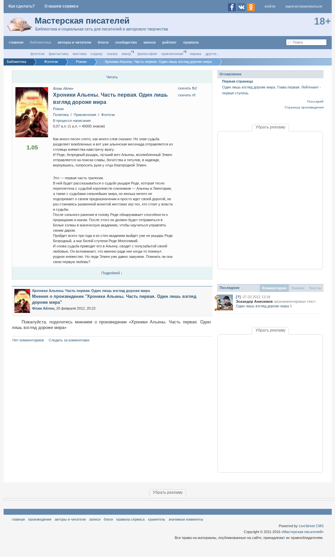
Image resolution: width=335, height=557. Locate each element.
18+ (322, 21)
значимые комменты (185, 519)
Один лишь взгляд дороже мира (262, 306)
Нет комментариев (28, 340)
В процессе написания (72, 121)
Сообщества (126, 42)
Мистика (79, 54)
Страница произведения (304, 107)
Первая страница (237, 81)
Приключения (172, 54)
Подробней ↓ (112, 273)
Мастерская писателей (82, 21)
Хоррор (96, 54)
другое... (212, 54)
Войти (270, 6)
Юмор (126, 54)
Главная (18, 519)
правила (191, 42)
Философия (147, 54)
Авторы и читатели (70, 519)
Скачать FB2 (187, 88)
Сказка (112, 54)
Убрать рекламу (270, 127)
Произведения (39, 519)
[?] (238, 297)
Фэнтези (37, 54)
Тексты (315, 288)
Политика (61, 115)
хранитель (156, 519)
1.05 (32, 147)
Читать (112, 77)
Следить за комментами (69, 340)
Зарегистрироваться (303, 6)
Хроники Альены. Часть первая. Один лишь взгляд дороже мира (91, 291)
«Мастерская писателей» (302, 532)
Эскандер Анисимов (254, 301)
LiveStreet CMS (311, 526)
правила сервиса (130, 519)
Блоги (103, 42)
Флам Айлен (63, 88)
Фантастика (58, 54)
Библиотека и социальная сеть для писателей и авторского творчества (101, 29)
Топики (297, 288)
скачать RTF (186, 95)
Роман (58, 109)
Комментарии (274, 288)
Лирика (195, 54)
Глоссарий (315, 101)
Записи (149, 42)
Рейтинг (169, 42)
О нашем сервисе (61, 6)
